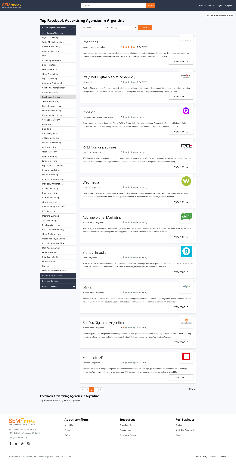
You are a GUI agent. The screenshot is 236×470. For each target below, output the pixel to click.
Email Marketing (49, 161)
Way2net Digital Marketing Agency (109, 77)
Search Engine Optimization (54, 28)
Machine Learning (50, 216)
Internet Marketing (50, 197)
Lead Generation (49, 69)
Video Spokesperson (51, 234)
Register (229, 5)
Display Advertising (51, 225)
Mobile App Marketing (52, 60)
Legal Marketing (49, 78)
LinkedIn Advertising (51, 106)
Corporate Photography (53, 83)
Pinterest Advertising (51, 110)
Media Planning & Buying (53, 238)
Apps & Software (49, 286)
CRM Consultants (50, 257)
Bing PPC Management (52, 179)
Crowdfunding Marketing (53, 206)
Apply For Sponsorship (186, 430)
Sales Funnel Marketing (53, 229)
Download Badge (127, 425)
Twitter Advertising (51, 101)
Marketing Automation (52, 183)
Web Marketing (49, 147)
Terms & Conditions (217, 457)
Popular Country (206, 5)
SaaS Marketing (49, 220)
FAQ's (67, 435)
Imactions (90, 42)
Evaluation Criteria (128, 435)
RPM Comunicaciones (99, 147)
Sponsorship (125, 430)
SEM (44, 55)
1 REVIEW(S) (141, 47)
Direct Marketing (49, 156)
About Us (68, 425)
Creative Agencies (50, 133)
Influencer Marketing (51, 142)
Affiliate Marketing (50, 138)
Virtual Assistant (49, 202)
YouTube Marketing (51, 119)
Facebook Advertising (52, 97)
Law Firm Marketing (51, 46)
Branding (46, 129)
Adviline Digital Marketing (102, 217)
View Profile (181, 62)
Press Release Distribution (54, 270)
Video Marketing (49, 151)
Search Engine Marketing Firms (39, 457)
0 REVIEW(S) (141, 82)
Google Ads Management (53, 87)
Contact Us (69, 430)
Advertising (47, 124)
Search (151, 5)
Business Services (50, 281)
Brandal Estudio (95, 252)
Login (219, 5)
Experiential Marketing (52, 165)
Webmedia (91, 182)
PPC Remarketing (50, 174)
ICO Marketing (48, 211)
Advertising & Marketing (52, 33)
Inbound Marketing (51, 170)
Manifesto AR (93, 358)
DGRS (87, 287)
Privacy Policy (201, 457)
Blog (178, 435)
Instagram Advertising (52, 115)
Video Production (50, 74)
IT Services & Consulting (53, 243)
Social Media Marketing (53, 42)
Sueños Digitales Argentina (103, 323)
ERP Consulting (49, 261)
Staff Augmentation (51, 248)
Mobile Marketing (50, 188)
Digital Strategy (49, 65)
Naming (45, 266)
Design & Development (52, 276)
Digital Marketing (50, 37)
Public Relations (49, 252)
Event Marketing (49, 193)
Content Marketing (50, 51)
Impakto (89, 112)
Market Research (50, 92)
